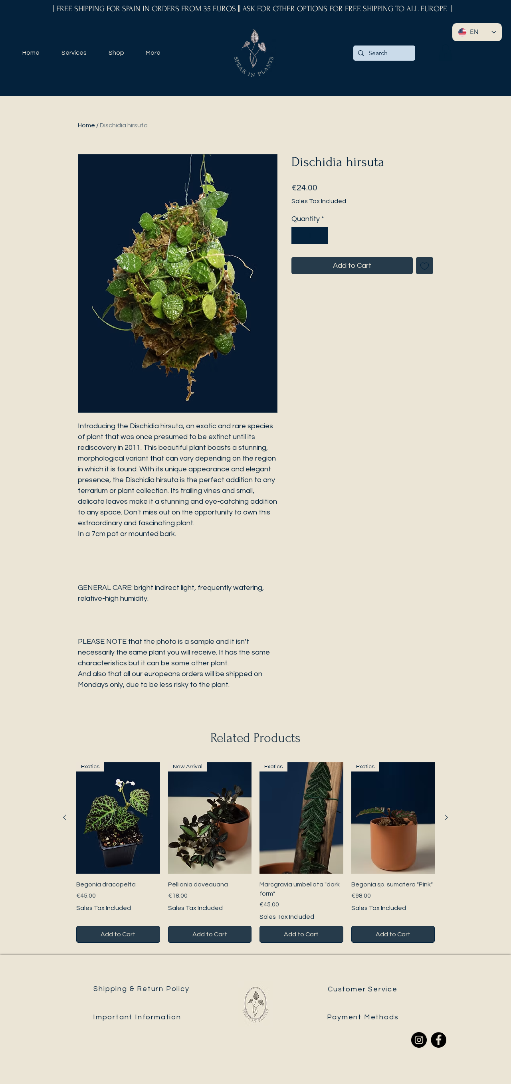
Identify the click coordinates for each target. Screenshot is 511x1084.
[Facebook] (438, 1040)
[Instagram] (419, 1040)
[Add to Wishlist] (424, 265)
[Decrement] (299, 235)
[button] (445, 52)
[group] (255, 853)
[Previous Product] (64, 817)
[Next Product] (446, 817)
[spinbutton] (310, 235)
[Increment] (321, 235)
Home (86, 125)
